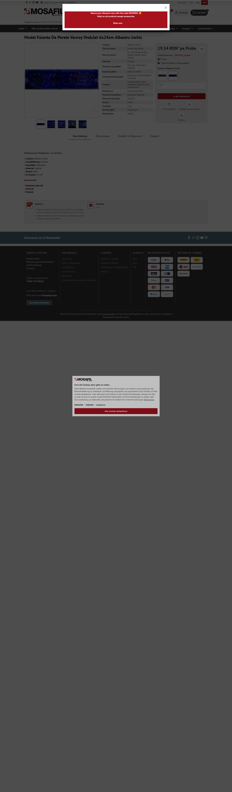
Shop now (117, 23)
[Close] (165, 7)
